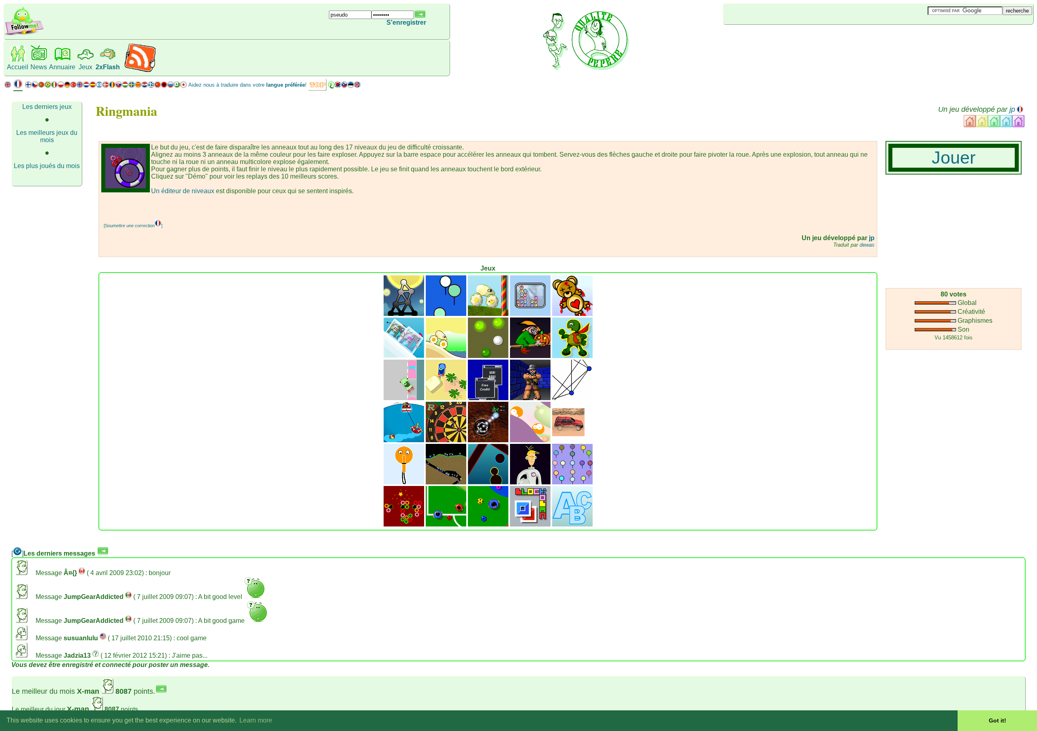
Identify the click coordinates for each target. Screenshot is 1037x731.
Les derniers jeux (47, 106)
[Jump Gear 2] (488, 313)
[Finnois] (28, 86)
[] (17, 553)
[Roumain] (112, 86)
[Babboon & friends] (572, 482)
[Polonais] (61, 86)
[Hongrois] (125, 86)
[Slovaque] (118, 86)
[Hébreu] (99, 86)
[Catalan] (138, 86)
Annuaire (62, 67)
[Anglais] (7, 86)
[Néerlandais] (86, 86)
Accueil (17, 67)
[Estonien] (351, 86)
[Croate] (144, 86)
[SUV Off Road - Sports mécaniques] (568, 434)
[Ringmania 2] (404, 524)
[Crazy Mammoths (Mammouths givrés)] (404, 355)
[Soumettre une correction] (133, 225)
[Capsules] (488, 482)
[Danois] (105, 86)
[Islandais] (357, 86)
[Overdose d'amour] (572, 313)
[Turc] (73, 86)
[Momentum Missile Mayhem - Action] (488, 440)
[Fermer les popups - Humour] (488, 397)
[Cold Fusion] (530, 313)
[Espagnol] (93, 86)
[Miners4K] (446, 482)
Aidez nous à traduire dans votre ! (247, 85)
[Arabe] (331, 86)
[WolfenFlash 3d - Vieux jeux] (530, 397)
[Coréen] (338, 86)
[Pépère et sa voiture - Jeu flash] (404, 397)
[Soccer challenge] (488, 524)
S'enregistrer (406, 22)
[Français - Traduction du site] (18, 86)
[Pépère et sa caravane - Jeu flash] (446, 397)
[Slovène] (344, 86)
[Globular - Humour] (530, 440)
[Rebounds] (488, 355)
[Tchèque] (35, 86)
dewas (867, 245)
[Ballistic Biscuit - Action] (404, 440)
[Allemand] (67, 86)
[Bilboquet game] (404, 482)
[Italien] (54, 86)
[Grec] (151, 86)
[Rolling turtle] (572, 355)
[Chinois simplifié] (157, 86)
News (38, 67)
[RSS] (140, 70)
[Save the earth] (530, 482)
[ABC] (572, 524)
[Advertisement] (771, 38)
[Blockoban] (530, 524)
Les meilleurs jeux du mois (46, 136)
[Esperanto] (177, 86)
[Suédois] (131, 86)
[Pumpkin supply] (530, 355)
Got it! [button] (997, 720)
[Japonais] (183, 86)
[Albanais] (164, 86)
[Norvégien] (80, 86)
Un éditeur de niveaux (182, 191)
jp (1012, 109)
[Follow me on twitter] (24, 34)
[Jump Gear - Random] (446, 355)
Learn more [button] (255, 720)
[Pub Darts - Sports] (446, 440)
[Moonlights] (404, 313)
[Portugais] (44, 86)
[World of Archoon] (446, 313)
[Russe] (170, 86)
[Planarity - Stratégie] (572, 397)
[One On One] (446, 524)
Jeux (85, 67)
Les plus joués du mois (47, 165)
